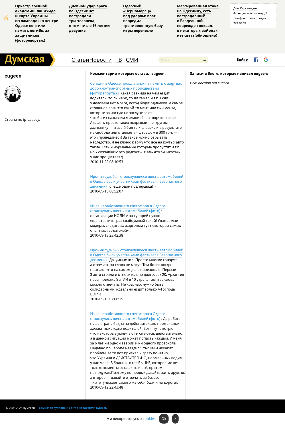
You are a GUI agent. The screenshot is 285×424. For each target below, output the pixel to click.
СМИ (132, 60)
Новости (100, 60)
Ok (163, 418)
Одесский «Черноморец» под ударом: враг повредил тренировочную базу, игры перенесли (143, 18)
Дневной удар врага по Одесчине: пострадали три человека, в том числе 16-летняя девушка (89, 18)
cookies (149, 418)
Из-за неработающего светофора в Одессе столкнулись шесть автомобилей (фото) (127, 208)
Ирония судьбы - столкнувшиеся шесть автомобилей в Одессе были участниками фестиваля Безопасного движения (136, 181)
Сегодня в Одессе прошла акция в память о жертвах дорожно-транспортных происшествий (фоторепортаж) (136, 88)
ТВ (119, 60)
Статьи (80, 60)
